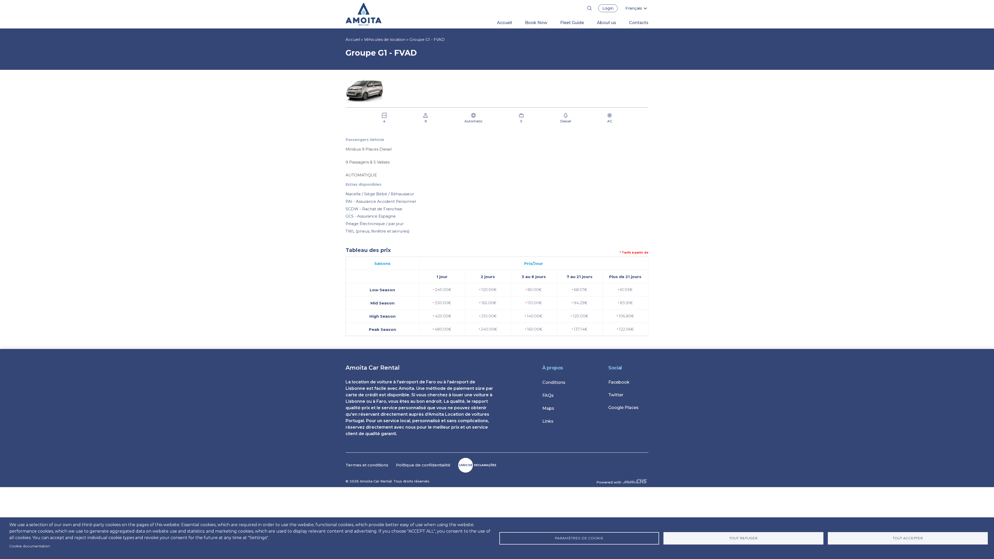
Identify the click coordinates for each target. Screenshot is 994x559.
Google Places (623, 407)
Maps (548, 408)
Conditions (553, 382)
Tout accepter (908, 538)
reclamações (477, 465)
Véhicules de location (385, 39)
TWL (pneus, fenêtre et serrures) (378, 231)
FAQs (548, 395)
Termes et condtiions (367, 465)
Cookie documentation (29, 546)
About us (606, 22)
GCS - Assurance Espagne (371, 216)
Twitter (615, 394)
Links (547, 421)
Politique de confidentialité (423, 465)
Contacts (638, 22)
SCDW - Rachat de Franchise (374, 208)
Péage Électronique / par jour (375, 223)
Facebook (619, 382)
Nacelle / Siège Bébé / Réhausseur (380, 193)
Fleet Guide (572, 22)
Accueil (504, 22)
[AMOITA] (372, 14)
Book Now (536, 22)
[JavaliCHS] (634, 482)
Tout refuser (743, 538)
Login (607, 8)
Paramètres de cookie (579, 538)
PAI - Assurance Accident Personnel (381, 201)
